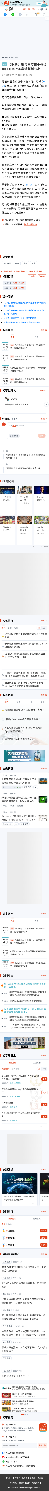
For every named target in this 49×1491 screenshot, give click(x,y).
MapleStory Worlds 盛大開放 (42, 529)
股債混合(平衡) (15, 1096)
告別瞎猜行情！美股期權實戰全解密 (22, 219)
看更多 (43, 330)
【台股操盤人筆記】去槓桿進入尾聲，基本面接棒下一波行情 (7, 498)
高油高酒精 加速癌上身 (24, 529)
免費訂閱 (42, 1445)
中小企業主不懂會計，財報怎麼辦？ (24, 498)
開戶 (44, 1092)
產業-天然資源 (15, 1083)
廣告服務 (13, 1482)
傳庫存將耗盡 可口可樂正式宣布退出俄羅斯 (22, 322)
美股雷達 (14, 57)
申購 (44, 1079)
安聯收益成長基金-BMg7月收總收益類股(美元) (20, 1091)
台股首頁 (32, 276)
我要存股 (42, 276)
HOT (12, 345)
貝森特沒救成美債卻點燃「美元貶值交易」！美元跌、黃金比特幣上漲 (7, 529)
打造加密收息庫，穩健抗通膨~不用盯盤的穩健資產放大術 (28, 369)
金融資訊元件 (24, 1482)
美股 (6, 57)
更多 (44, 628)
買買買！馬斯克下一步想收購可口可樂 (20, 318)
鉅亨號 (24, 1478)
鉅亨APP (16, 1478)
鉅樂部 (32, 1478)
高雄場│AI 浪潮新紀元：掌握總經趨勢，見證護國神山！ (28, 381)
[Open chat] (43, 14)
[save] (36, 14)
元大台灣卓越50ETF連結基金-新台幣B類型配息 (21, 1115)
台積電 (11, 1237)
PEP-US (28, 184)
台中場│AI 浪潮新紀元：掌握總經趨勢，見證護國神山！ (28, 347)
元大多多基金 (7, 1102)
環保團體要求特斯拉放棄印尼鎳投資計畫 (23, 468)
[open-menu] (2, 9)
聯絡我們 (35, 1482)
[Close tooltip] (42, 20)
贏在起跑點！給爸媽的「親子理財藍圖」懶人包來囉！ (24, 271)
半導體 (11, 1244)
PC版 (8, 1478)
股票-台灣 (13, 1107)
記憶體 (11, 1230)
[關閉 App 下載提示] (2, 3)
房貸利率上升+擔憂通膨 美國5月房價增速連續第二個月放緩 (25, 456)
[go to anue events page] (37, 9)
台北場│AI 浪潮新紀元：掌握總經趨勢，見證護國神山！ (28, 358)
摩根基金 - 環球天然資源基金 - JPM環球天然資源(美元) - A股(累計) (20, 1077)
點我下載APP (30, 224)
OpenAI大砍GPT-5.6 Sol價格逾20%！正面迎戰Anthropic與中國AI (42, 498)
